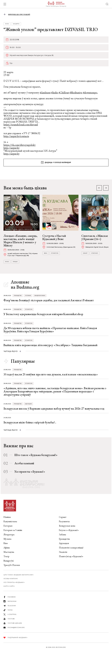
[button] (105, 188)
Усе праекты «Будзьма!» (29, 471)
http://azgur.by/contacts (16, 136)
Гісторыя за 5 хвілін (13, 530)
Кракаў (85, 253)
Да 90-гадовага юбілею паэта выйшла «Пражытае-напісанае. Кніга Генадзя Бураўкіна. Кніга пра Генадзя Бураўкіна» (50, 329)
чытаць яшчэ (11, 351)
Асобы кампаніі (24, 463)
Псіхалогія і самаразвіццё (71, 547)
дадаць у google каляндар (58, 162)
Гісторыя (28, 295)
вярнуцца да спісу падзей (19, 14)
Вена (45, 253)
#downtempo (90, 92)
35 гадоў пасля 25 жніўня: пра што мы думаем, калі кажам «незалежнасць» (51, 374)
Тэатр (6, 556)
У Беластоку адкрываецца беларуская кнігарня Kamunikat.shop (43, 314)
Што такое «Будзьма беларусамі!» (35, 455)
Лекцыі (15, 261)
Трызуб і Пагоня (12, 565)
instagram (12, 601)
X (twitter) (12, 614)
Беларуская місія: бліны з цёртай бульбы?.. (30, 422)
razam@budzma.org (16, 627)
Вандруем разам (40, 295)
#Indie (54, 92)
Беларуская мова (67, 525)
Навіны (7, 517)
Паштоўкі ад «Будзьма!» (71, 556)
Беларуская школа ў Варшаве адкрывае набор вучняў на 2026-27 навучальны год (54, 408)
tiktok (10, 610)
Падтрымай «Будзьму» (17, 637)
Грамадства (17, 295)
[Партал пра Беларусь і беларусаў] (56, 4)
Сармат (62, 517)
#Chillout (64, 92)
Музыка (7, 538)
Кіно (6, 543)
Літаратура (54, 253)
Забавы (62, 534)
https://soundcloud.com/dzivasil (21, 124)
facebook (12, 597)
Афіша (7, 547)
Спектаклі (94, 253)
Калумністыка (10, 521)
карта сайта (9, 586)
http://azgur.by (12, 147)
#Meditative (76, 92)
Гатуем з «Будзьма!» (69, 530)
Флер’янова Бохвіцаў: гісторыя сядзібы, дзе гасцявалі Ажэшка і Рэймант (49, 300)
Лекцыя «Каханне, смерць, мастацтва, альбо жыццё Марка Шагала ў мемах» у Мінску (20, 240)
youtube (11, 619)
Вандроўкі (9, 560)
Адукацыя (28, 403)
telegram (12, 606)
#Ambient (45, 92)
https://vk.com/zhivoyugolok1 (20, 145)
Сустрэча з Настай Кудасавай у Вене (54, 237)
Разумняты (64, 521)
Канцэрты (16, 23)
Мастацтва (9, 551)
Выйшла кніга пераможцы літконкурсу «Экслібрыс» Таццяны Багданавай (50, 345)
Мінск (7, 23)
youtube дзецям (15, 623)
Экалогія (63, 551)
